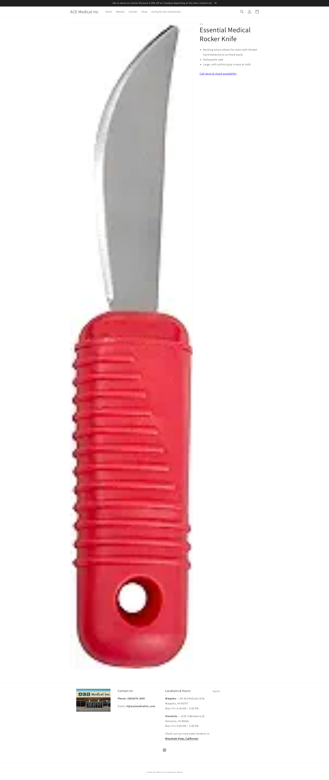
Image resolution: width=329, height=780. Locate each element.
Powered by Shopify (174, 772)
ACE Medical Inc (159, 772)
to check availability (218, 73)
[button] (242, 11)
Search (216, 691)
